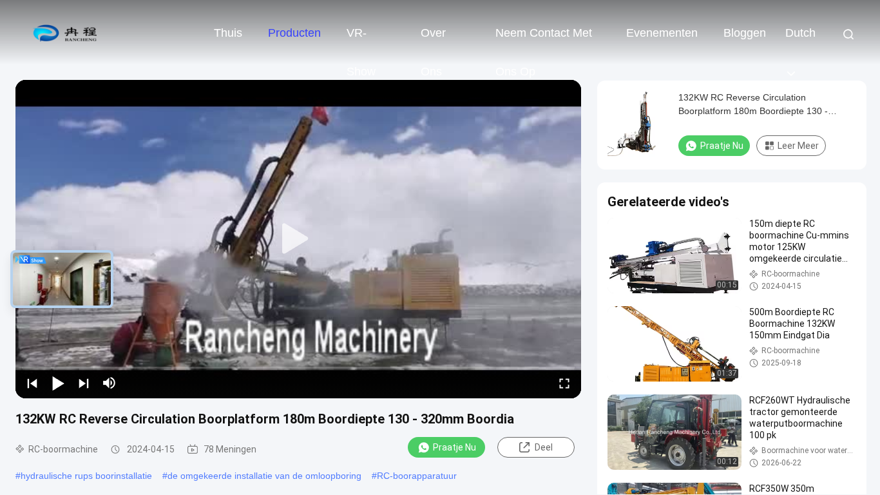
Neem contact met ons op (543, 39)
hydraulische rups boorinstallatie (86, 476)
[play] (298, 239)
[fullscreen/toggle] (564, 383)
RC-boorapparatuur (417, 476)
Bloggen (744, 32)
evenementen (662, 32)
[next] (84, 383)
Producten (294, 32)
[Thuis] (64, 32)
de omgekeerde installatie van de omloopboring (264, 476)
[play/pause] (58, 383)
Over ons (433, 39)
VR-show (361, 39)
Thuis (228, 32)
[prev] (32, 383)
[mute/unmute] (109, 383)
